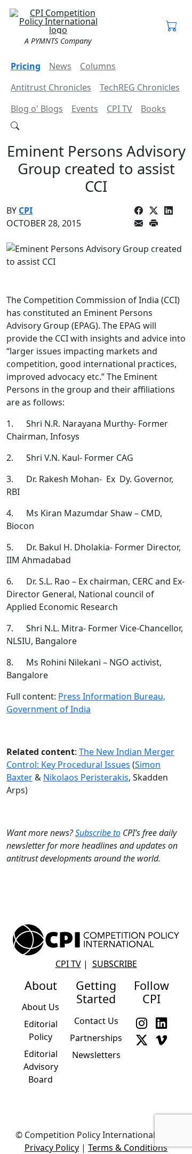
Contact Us (96, 1021)
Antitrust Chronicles (51, 87)
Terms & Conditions (127, 1147)
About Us (40, 1007)
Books (153, 109)
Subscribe (114, 964)
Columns (98, 66)
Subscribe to (98, 833)
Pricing (26, 66)
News (60, 66)
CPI (26, 210)
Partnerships (96, 1038)
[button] (171, 26)
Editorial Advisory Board (40, 1066)
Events (84, 109)
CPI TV (119, 109)
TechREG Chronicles (140, 87)
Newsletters (96, 1055)
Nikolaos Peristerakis (86, 777)
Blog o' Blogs (37, 109)
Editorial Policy (41, 1030)
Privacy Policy (52, 1147)
